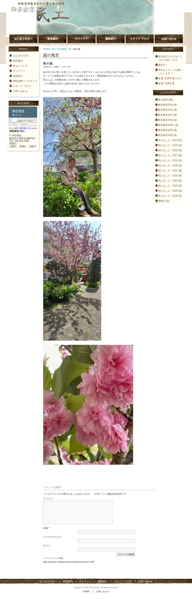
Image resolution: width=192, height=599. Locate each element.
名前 (46, 528)
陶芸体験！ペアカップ (25, 81)
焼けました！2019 (168, 160)
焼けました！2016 (168, 150)
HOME (46, 49)
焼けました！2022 (168, 175)
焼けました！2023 (168, 180)
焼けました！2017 (168, 155)
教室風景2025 (165, 130)
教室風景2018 (165, 120)
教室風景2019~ (166, 125)
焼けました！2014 (168, 140)
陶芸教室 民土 (26, 128)
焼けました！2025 (168, 190)
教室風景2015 (165, 109)
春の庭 (48, 63)
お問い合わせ (20, 91)
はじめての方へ (21, 55)
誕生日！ (163, 64)
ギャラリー (19, 70)
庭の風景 (163, 99)
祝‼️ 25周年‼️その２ (170, 78)
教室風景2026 (165, 135)
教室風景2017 (165, 115)
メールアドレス (52, 537)
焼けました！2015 (168, 145)
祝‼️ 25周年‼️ (166, 83)
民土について (20, 65)
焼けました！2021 (168, 170)
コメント (48, 498)
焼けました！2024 (168, 185)
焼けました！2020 (168, 165)
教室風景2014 (165, 104)
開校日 (161, 200)
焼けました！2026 (168, 195)
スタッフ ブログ (22, 86)
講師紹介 (18, 76)
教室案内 (18, 60)
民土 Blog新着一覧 (61, 49)
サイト (46, 545)
